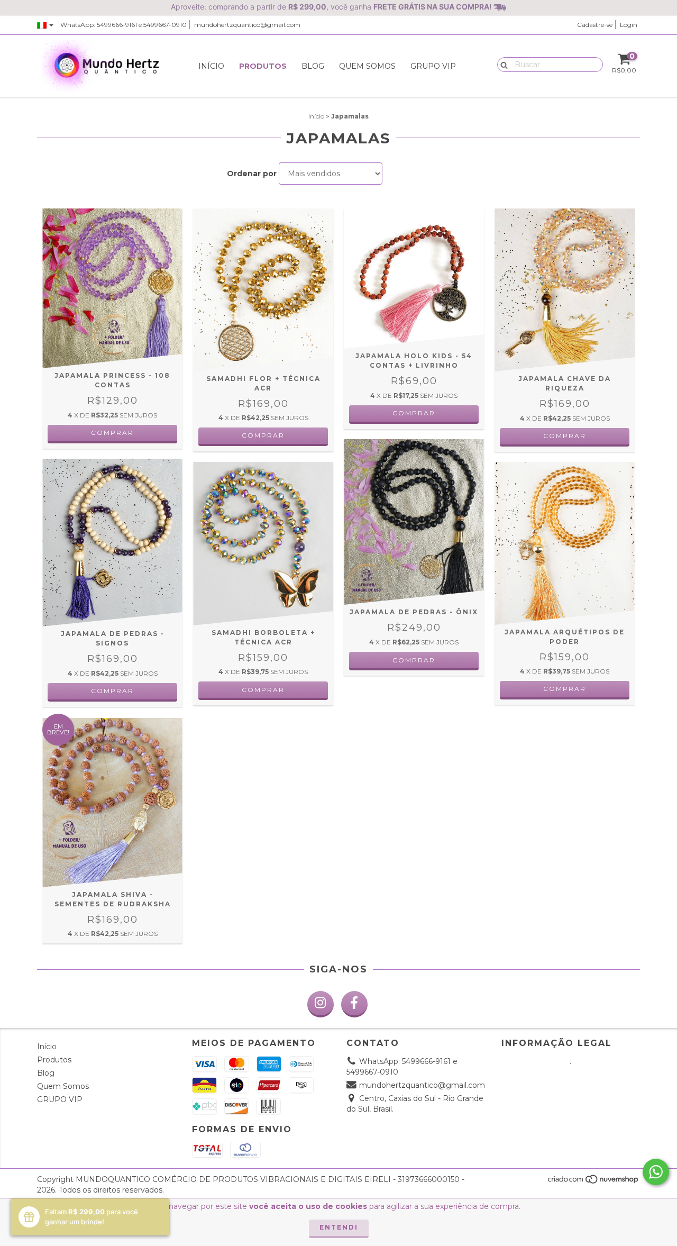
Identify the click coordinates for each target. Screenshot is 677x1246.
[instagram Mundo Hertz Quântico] (320, 1004)
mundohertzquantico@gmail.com (247, 25)
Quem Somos (367, 66)
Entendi (338, 1227)
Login (628, 25)
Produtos (263, 66)
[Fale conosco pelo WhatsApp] (656, 1172)
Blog (312, 66)
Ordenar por (252, 173)
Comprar (112, 432)
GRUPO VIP (433, 66)
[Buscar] (501, 64)
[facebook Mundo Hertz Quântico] (354, 1004)
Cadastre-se (594, 25)
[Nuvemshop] (593, 1182)
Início (211, 66)
